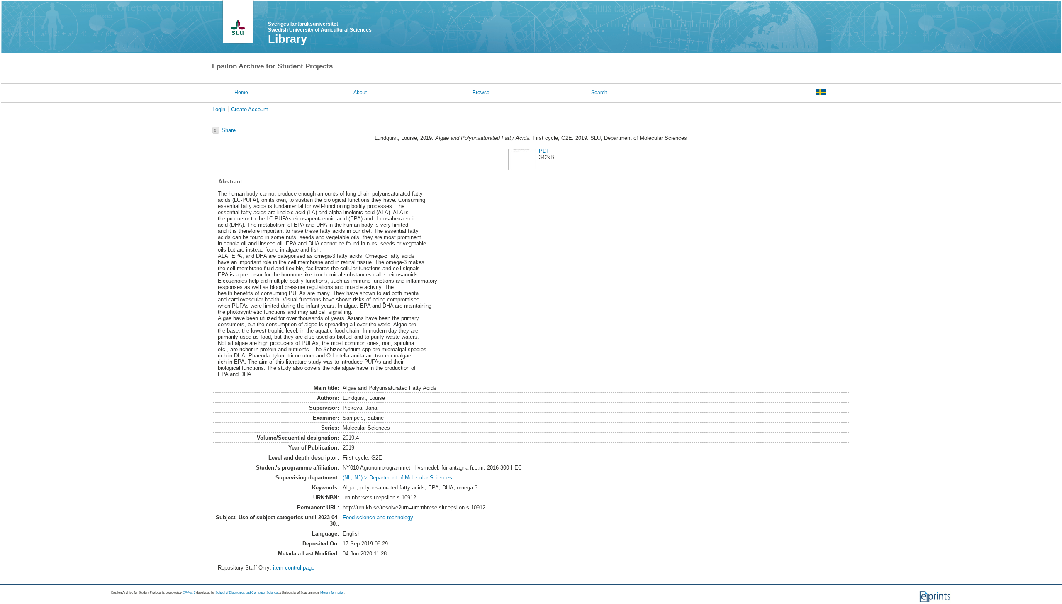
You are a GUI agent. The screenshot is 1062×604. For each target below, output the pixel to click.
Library (287, 39)
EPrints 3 (189, 592)
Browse (481, 92)
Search (599, 92)
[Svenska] (821, 92)
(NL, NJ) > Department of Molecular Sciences (397, 477)
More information (332, 592)
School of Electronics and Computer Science (246, 592)
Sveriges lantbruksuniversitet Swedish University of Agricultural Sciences (320, 27)
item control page (293, 568)
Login (218, 109)
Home (241, 92)
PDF (544, 151)
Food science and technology (378, 517)
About (360, 92)
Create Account (249, 109)
